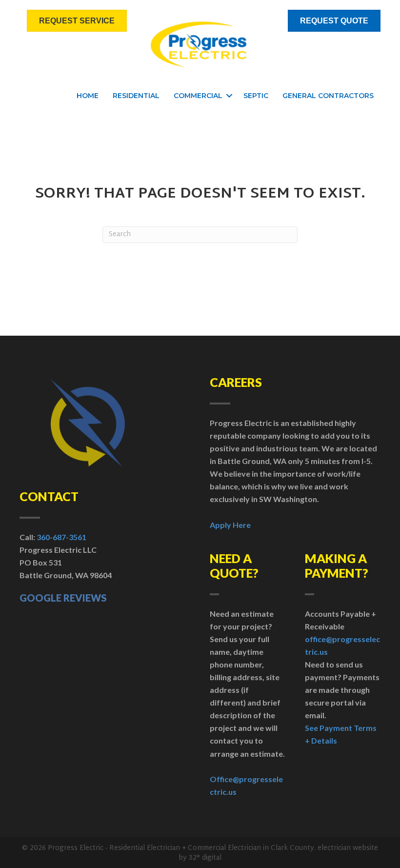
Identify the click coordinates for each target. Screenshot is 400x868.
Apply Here (230, 524)
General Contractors (328, 95)
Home (88, 95)
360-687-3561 (61, 537)
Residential (136, 95)
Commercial (198, 95)
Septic (255, 95)
